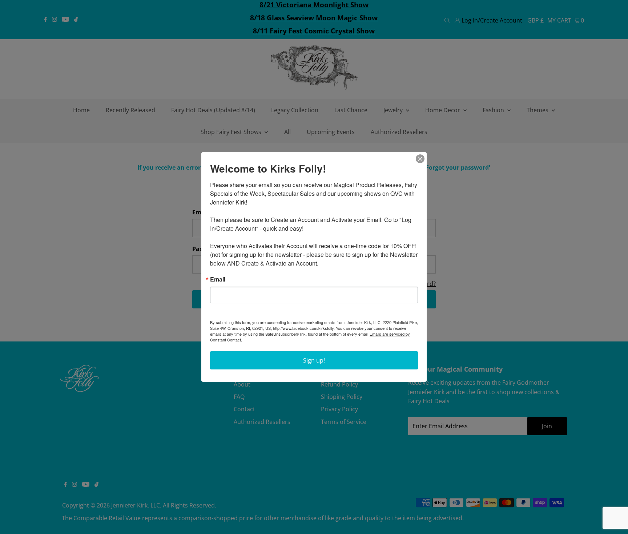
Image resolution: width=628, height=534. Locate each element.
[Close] (420, 158)
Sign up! (314, 360)
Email (217, 279)
